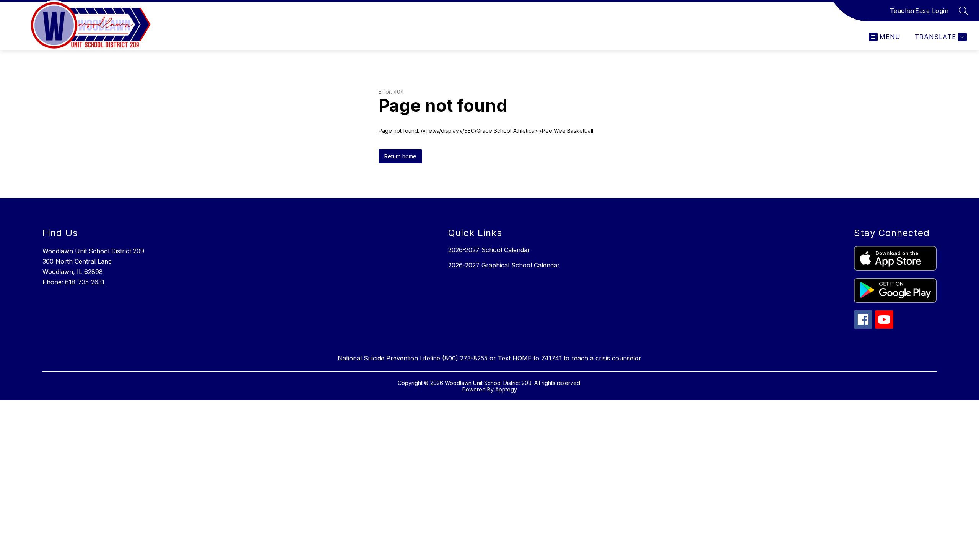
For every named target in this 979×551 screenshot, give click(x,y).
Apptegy (506, 389)
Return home (400, 156)
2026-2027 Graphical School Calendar (504, 265)
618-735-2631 (84, 282)
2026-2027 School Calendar (489, 250)
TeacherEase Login (919, 11)
